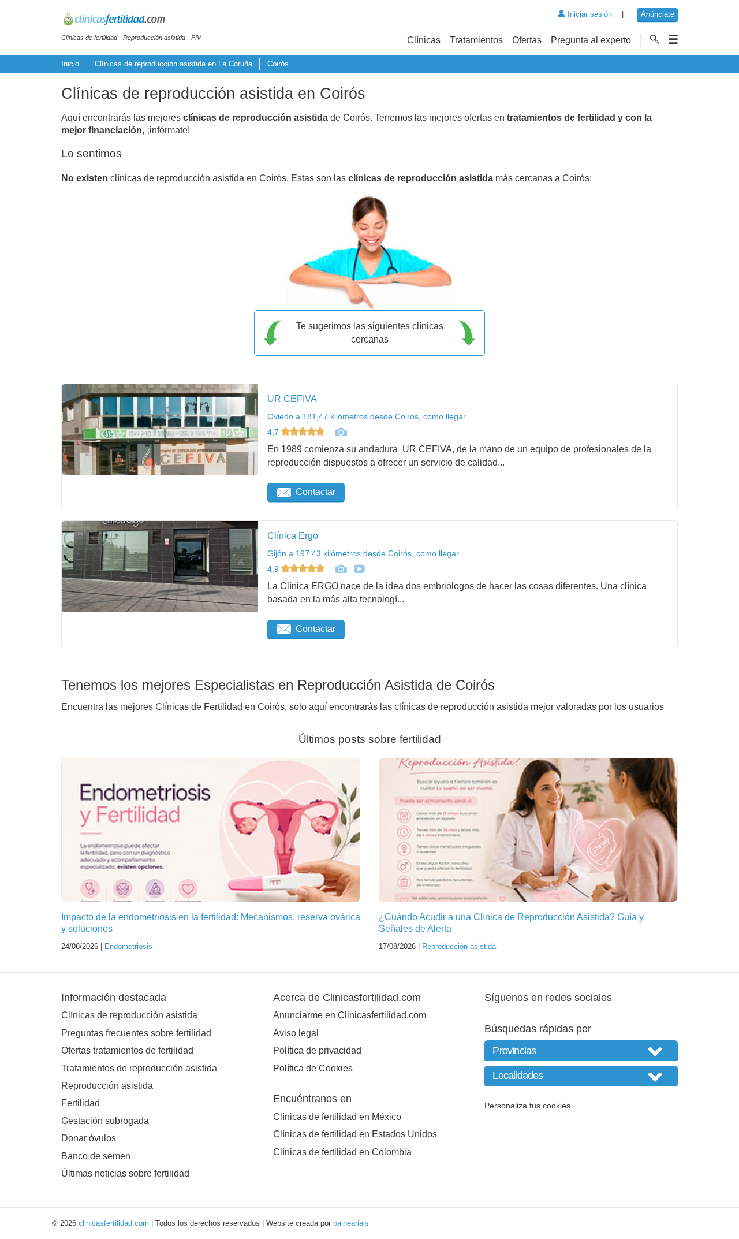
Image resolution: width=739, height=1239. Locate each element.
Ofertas (527, 40)
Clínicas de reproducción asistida (129, 1015)
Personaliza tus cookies (527, 1105)
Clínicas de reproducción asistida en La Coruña (173, 63)
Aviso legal (296, 1033)
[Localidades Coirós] (581, 1076)
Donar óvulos (88, 1138)
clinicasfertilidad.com (114, 1223)
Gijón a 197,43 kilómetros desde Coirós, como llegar (363, 553)
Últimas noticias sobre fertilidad (125, 1173)
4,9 (274, 569)
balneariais (351, 1223)
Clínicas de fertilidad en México (337, 1117)
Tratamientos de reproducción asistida (139, 1068)
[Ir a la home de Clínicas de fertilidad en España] (131, 20)
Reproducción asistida (459, 946)
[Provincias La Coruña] (581, 1050)
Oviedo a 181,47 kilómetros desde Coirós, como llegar (366, 416)
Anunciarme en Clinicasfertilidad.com (349, 1015)
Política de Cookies (313, 1068)
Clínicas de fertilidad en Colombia (342, 1152)
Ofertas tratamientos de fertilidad (127, 1050)
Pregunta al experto (591, 40)
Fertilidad (80, 1103)
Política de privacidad (317, 1050)
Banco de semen (95, 1156)
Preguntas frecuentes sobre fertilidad (136, 1033)
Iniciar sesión (588, 14)
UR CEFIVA (292, 399)
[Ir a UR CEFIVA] (340, 432)
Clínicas (424, 40)
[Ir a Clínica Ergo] (340, 569)
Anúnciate (657, 14)
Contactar (315, 492)
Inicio (70, 63)
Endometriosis (128, 946)
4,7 (274, 432)
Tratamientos (476, 40)
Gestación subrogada (105, 1121)
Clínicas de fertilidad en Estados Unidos (355, 1134)
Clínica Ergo (292, 536)
